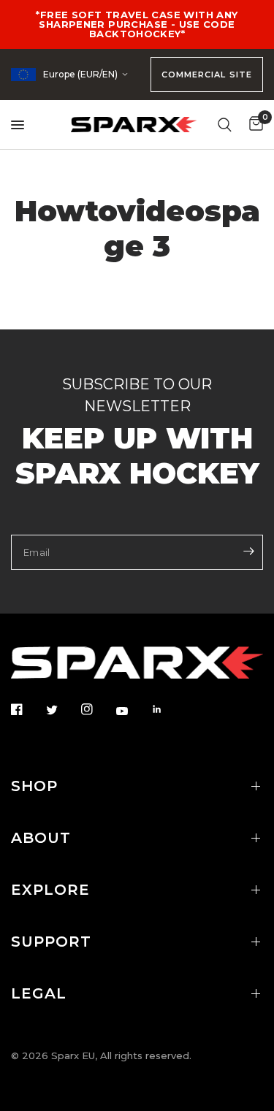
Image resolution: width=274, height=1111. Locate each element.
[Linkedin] (167, 709)
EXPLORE (50, 889)
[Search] (225, 124)
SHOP (34, 786)
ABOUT (41, 838)
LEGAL (38, 993)
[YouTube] (132, 711)
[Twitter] (62, 710)
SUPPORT (51, 941)
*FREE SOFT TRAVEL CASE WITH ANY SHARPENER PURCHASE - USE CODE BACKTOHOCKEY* (136, 24)
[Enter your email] (248, 551)
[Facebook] (27, 709)
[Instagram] (97, 709)
